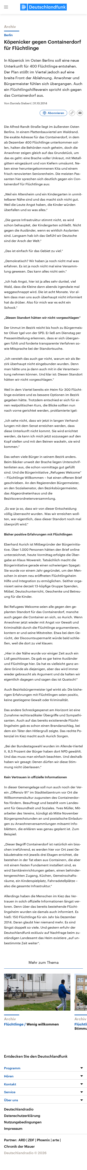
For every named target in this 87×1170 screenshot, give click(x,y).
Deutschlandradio (18, 1109)
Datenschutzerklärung (22, 1116)
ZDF (32, 1140)
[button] (6, 7)
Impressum (13, 1128)
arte (56, 1140)
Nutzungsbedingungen (22, 1122)
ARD (22, 1140)
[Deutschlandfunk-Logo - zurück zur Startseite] (43, 7)
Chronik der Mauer (19, 1146)
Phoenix (44, 1140)
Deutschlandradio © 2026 (25, 1153)
